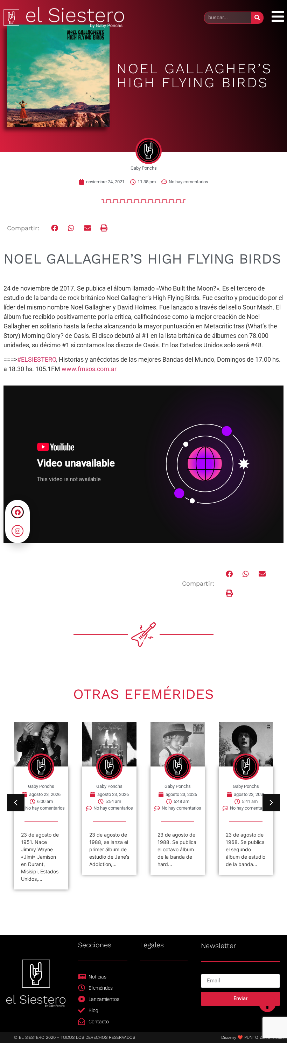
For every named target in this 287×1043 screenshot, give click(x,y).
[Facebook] (17, 512)
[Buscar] (257, 17)
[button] (55, 228)
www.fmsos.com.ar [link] (89, 369)
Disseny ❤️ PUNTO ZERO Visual (252, 1037)
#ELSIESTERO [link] (36, 359)
